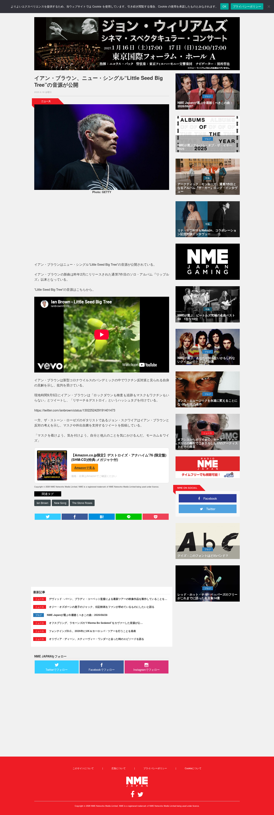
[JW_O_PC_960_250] (137, 43)
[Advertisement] (101, 229)
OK (224, 6)
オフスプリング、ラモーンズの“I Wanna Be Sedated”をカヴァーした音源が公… (96, 623)
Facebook (208, 498)
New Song (60, 503)
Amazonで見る (84, 467)
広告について (119, 768)
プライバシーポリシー (155, 768)
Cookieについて (193, 768)
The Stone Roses (82, 503)
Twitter (209, 509)
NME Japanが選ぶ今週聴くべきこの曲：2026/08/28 (77, 615)
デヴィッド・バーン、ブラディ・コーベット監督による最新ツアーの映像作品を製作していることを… (108, 599)
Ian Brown (42, 503)
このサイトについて (83, 768)
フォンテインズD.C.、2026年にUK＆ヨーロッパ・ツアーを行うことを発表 (92, 631)
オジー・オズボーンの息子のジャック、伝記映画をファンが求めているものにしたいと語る (101, 607)
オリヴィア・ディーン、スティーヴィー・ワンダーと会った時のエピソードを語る (96, 639)
